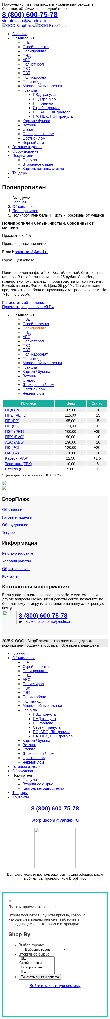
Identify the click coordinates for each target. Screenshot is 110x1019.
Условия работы (16, 561)
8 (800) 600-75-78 (43, 615)
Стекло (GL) (16, 469)
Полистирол (33, 64)
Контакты (10, 576)
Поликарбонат (35, 77)
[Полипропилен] (36, 967)
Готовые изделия (27, 147)
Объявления (23, 38)
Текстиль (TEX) (18, 464)
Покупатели (22, 155)
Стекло (29, 129)
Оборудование (25, 151)
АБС (26, 60)
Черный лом (33, 142)
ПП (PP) (12, 421)
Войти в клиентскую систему (55, 985)
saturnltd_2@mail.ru (31, 252)
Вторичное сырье (38, 164)
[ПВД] (36, 959)
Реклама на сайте (17, 553)
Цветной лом (34, 138)
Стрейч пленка (36, 47)
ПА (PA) (12, 453)
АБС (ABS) (14, 442)
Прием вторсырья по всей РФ (28, 307)
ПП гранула (43, 103)
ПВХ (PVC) (14, 437)
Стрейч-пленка (36, 323)
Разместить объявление (23, 302)
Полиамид (32, 81)
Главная (19, 33)
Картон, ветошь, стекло (43, 168)
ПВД (26, 42)
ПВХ (26, 68)
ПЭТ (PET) (14, 431)
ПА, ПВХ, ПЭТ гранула (53, 116)
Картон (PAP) (16, 458)
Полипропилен (35, 51)
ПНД (27, 55)
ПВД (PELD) (16, 410)
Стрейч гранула (46, 107)
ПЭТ (26, 73)
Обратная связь (16, 568)
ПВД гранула (44, 94)
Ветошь (29, 125)
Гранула (30, 90)
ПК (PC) (12, 447)
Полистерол (33, 341)
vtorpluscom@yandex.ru (24, 21)
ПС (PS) (12, 426)
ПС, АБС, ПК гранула (51, 112)
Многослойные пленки (42, 86)
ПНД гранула (44, 99)
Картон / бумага (36, 121)
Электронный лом (38, 134)
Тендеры (20, 173)
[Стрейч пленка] (36, 963)
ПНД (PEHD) (16, 415)
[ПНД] (36, 972)
